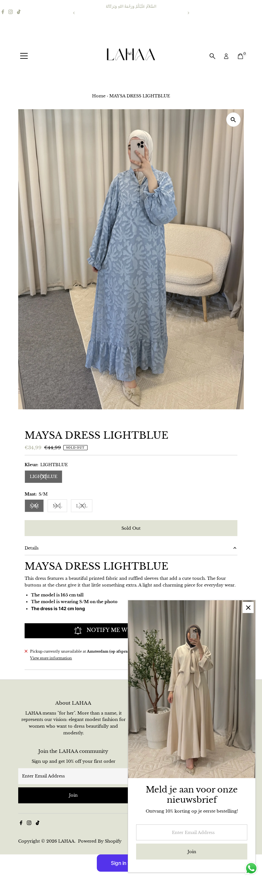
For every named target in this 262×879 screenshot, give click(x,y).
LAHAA (66, 841)
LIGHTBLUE (46, 477)
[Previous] (74, 13)
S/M (37, 507)
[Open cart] (240, 56)
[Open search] (212, 56)
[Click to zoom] (233, 119)
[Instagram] (10, 12)
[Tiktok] (18, 12)
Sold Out (131, 528)
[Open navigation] (24, 56)
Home (98, 96)
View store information (51, 658)
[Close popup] (248, 607)
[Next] (188, 13)
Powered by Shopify (99, 841)
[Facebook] (3, 12)
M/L (60, 507)
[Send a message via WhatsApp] (251, 868)
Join (73, 795)
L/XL (84, 507)
